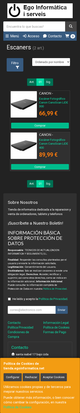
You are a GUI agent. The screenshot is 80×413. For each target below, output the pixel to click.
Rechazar (31, 377)
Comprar (40, 125)
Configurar (12, 377)
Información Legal (56, 322)
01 (40, 82)
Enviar (61, 310)
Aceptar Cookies (53, 377)
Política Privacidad (20, 327)
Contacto (54, 36)
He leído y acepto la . (40, 299)
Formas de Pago (54, 332)
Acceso (33, 36)
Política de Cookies (18, 407)
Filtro (15, 63)
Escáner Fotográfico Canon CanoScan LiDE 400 (53, 143)
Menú (14, 36)
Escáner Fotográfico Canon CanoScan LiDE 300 (53, 102)
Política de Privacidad (55, 288)
